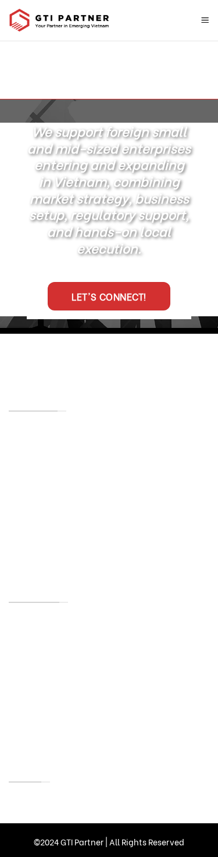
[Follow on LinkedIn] (54, 357)
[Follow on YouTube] (90, 357)
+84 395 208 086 (79, 431)
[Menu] (205, 20)
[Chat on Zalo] (162, 357)
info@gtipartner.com (135, 508)
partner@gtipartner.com (63, 487)
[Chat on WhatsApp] (126, 357)
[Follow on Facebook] (18, 357)
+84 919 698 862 (77, 452)
